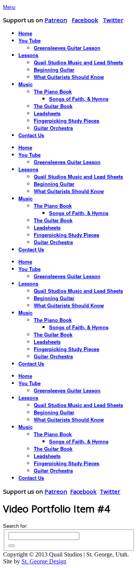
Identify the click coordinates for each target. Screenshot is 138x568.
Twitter (113, 20)
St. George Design (43, 561)
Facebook (85, 20)
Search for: (15, 525)
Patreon (55, 20)
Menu (9, 6)
